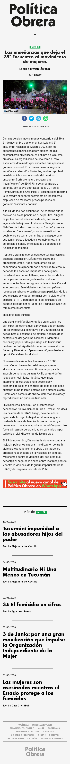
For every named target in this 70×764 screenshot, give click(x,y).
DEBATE (42, 735)
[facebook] (24, 119)
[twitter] (31, 119)
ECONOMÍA (54, 728)
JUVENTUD (48, 732)
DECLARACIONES (15, 739)
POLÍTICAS (23, 725)
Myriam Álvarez (40, 69)
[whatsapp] (45, 119)
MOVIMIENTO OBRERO (22, 728)
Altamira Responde (52, 739)
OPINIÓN (32, 739)
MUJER (35, 47)
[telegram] (38, 119)
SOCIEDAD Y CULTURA (27, 732)
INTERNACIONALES (42, 725)
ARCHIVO (54, 735)
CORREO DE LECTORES (22, 735)
